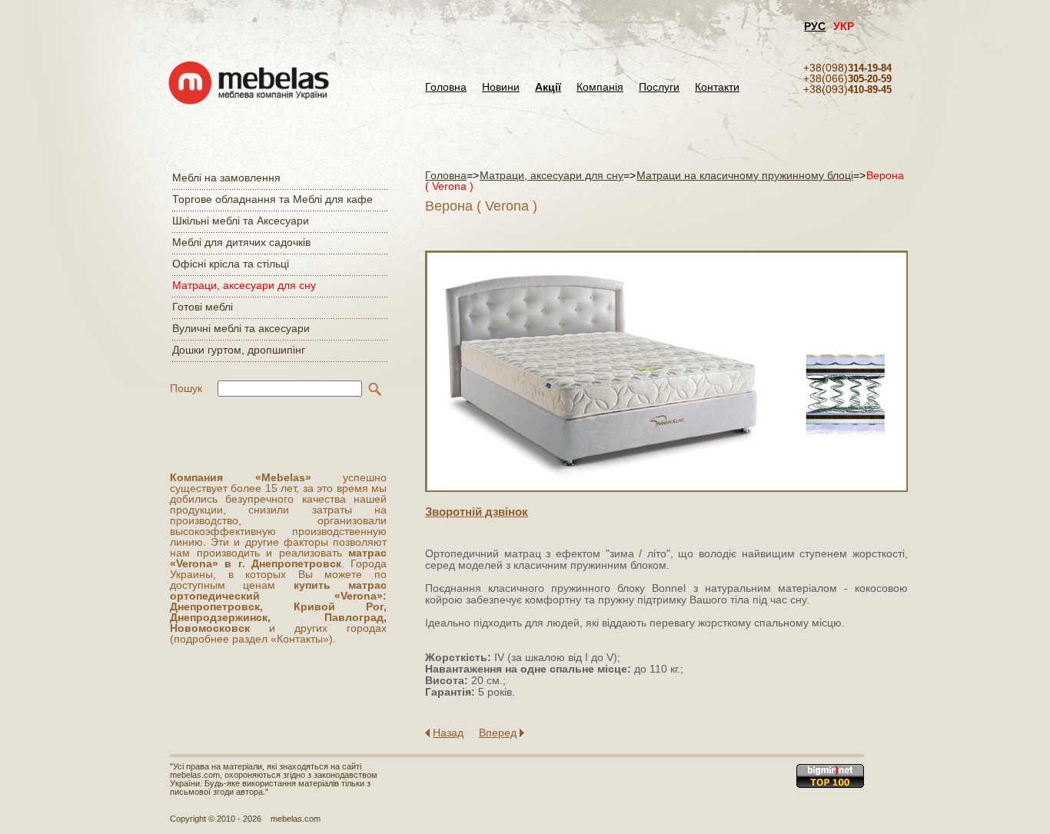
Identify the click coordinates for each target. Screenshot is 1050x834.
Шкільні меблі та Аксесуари (240, 220)
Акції (548, 87)
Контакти (717, 87)
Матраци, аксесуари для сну (244, 285)
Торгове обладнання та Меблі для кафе (272, 199)
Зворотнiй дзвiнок (476, 511)
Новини (501, 87)
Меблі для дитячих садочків (241, 242)
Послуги (659, 87)
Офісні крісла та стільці (230, 264)
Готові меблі (202, 307)
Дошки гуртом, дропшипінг (238, 350)
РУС (815, 26)
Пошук (186, 388)
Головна (446, 87)
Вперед (498, 732)
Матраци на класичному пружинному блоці (744, 175)
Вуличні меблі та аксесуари (241, 328)
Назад (448, 732)
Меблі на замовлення (226, 177)
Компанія (600, 87)
